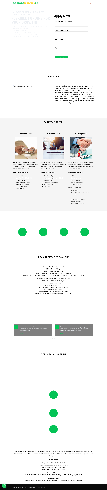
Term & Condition (40, 487)
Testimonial (73, 3)
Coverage (63, 3)
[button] (4, 486)
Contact (84, 3)
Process (54, 3)
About (46, 3)
